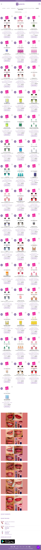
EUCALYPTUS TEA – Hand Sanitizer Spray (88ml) (20, 156)
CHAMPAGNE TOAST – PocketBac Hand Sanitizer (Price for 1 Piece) (20, 82)
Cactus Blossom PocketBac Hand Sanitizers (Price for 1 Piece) (7, 82)
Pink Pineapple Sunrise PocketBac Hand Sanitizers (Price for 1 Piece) (20, 280)
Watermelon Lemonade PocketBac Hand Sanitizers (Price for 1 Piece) (34, 378)
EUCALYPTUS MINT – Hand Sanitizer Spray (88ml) (7, 131)
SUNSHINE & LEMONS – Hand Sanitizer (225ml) (6, 329)
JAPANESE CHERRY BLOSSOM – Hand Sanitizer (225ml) (20, 206)
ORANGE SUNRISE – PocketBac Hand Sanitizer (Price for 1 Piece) (20, 255)
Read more (7, 60)
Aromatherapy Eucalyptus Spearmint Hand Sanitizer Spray (34, 33)
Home (3, 8)
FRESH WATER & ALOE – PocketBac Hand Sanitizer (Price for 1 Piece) (20, 181)
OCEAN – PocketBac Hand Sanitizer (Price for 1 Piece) (7, 255)
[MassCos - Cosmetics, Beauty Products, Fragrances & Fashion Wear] (20, 4)
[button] (1, 4)
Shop (8, 8)
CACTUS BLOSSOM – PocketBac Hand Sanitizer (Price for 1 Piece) (34, 57)
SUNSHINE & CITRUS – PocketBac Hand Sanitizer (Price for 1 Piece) (34, 304)
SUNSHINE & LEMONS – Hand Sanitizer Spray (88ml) (20, 329)
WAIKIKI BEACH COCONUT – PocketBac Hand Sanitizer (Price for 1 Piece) (34, 354)
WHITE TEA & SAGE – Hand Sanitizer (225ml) (7, 403)
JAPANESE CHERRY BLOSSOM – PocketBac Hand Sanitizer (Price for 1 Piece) (34, 206)
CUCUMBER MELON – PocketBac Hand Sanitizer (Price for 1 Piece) (34, 107)
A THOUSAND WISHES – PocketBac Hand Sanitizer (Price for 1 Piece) (7, 33)
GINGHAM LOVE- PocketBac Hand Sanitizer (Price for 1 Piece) (7, 206)
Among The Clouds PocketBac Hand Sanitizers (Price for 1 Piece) (20, 33)
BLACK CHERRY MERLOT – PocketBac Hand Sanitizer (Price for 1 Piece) (20, 57)
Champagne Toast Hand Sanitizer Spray (34, 82)
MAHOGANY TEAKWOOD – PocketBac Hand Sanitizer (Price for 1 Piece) (20, 230)
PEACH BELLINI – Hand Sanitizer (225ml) (34, 255)
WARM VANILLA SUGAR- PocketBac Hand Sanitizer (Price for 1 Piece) (20, 378)
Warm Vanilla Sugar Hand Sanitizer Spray (7, 378)
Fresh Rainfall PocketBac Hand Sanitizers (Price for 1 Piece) (7, 181)
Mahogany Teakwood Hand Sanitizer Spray (34, 230)
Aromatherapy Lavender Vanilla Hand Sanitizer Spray (7, 57)
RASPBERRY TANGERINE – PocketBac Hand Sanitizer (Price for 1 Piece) (34, 280)
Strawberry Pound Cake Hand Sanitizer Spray (20, 304)
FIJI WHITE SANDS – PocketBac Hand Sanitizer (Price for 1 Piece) (34, 156)
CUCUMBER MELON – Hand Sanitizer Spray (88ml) (20, 107)
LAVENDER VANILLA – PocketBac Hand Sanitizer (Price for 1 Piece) (7, 230)
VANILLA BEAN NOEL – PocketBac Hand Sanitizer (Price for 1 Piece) (7, 354)
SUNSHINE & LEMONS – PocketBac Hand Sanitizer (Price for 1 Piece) (34, 329)
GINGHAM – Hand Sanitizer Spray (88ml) (34, 181)
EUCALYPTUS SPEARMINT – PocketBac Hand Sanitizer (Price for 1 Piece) (34, 131)
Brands (13, 8)
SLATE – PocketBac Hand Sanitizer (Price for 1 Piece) (7, 304)
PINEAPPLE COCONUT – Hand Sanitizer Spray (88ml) (7, 280)
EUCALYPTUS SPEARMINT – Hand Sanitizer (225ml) (20, 131)
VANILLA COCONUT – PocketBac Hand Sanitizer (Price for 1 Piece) (20, 354)
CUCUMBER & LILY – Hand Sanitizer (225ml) (7, 107)
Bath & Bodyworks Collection (25, 8)
